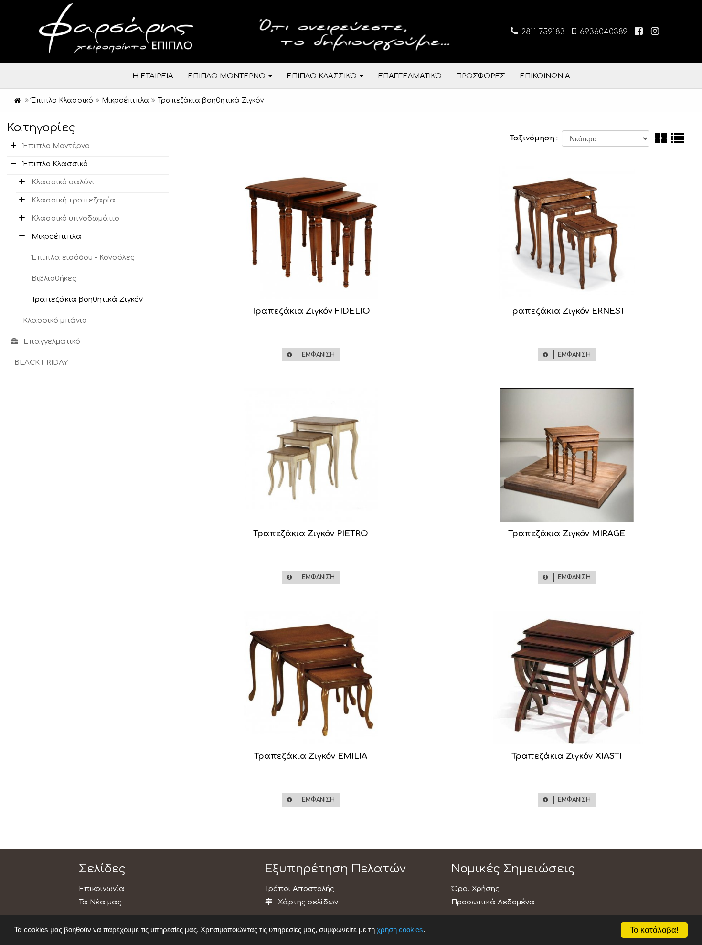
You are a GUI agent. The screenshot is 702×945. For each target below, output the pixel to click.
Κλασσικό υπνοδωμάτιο (75, 218)
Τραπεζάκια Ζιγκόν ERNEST (566, 311)
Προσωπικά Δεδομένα (493, 902)
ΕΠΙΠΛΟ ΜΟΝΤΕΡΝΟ (227, 76)
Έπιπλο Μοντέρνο (56, 146)
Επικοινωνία (102, 889)
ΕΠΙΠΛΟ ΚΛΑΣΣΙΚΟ (323, 76)
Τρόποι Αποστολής (299, 889)
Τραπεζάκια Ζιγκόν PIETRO (310, 533)
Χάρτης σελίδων (307, 902)
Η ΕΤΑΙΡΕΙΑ (152, 76)
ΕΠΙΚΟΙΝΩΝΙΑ (545, 76)
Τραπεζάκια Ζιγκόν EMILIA (310, 756)
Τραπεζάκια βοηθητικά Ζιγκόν (87, 300)
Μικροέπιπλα (57, 237)
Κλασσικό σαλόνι (63, 182)
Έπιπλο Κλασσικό (55, 164)
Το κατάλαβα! (654, 929)
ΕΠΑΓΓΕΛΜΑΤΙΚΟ (410, 76)
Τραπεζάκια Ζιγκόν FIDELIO (310, 311)
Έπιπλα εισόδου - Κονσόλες (83, 258)
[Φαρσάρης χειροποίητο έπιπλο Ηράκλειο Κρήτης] (17, 100)
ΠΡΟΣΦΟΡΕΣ (480, 76)
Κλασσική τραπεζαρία (74, 200)
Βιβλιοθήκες (54, 279)
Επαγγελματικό (51, 342)
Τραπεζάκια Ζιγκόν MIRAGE (566, 533)
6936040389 (602, 32)
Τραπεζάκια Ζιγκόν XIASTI (566, 756)
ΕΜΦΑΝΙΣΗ (316, 354)
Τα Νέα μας (100, 902)
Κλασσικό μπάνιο (55, 321)
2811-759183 (542, 32)
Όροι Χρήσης (475, 889)
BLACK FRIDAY (41, 363)
